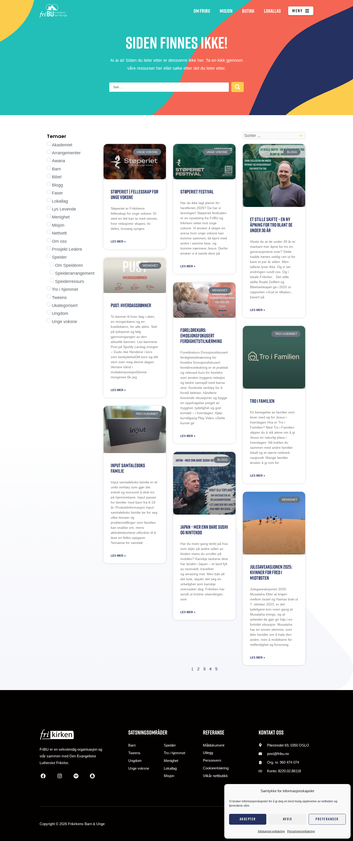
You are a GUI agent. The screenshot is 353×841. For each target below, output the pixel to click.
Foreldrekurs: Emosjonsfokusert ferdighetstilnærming (201, 336)
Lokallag (272, 10)
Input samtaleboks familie (128, 468)
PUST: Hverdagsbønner (131, 305)
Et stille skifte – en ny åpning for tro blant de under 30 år (271, 225)
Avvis (287, 819)
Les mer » (118, 241)
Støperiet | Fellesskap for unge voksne (134, 194)
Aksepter (248, 819)
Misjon (226, 10)
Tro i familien (262, 401)
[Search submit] (237, 87)
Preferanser (327, 819)
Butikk (248, 10)
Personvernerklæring (301, 831)
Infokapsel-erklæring (271, 831)
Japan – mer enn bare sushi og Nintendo (204, 529)
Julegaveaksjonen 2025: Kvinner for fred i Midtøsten (271, 572)
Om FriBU (202, 10)
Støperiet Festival (197, 191)
